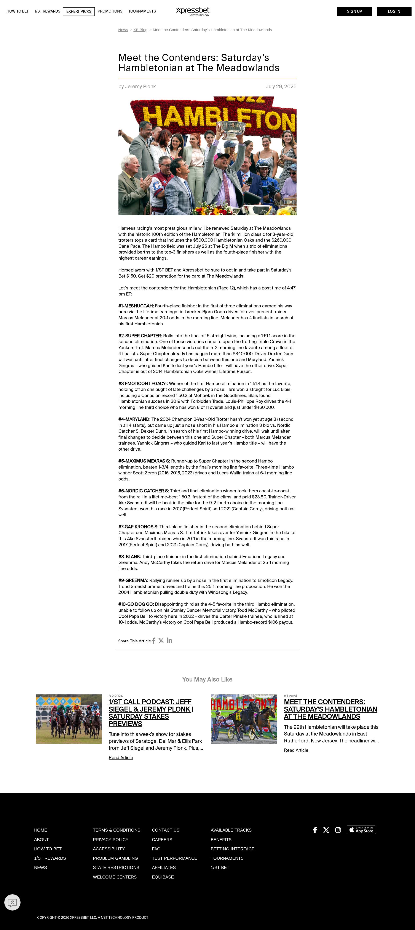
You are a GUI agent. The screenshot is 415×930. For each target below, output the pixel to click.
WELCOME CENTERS (115, 877)
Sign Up (354, 11)
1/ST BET (220, 867)
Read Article (121, 757)
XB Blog (140, 29)
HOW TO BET (48, 848)
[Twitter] (161, 640)
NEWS (40, 867)
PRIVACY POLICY (110, 839)
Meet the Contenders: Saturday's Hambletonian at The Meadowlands (330, 709)
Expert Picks (78, 11)
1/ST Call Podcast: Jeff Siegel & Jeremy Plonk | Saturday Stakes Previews (151, 713)
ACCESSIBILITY (109, 848)
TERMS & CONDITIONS (116, 830)
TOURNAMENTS (227, 858)
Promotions (110, 11)
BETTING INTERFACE (232, 848)
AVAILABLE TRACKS (231, 830)
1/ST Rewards (47, 11)
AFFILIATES (164, 867)
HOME (40, 830)
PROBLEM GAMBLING (115, 858)
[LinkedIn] (169, 640)
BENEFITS (221, 839)
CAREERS (162, 839)
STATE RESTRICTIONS (116, 867)
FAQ (156, 848)
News (123, 29)
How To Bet (17, 11)
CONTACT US (165, 830)
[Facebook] (154, 640)
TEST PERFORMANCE (174, 858)
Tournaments (142, 11)
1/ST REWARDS (50, 858)
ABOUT (41, 839)
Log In (394, 11)
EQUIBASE (163, 877)
